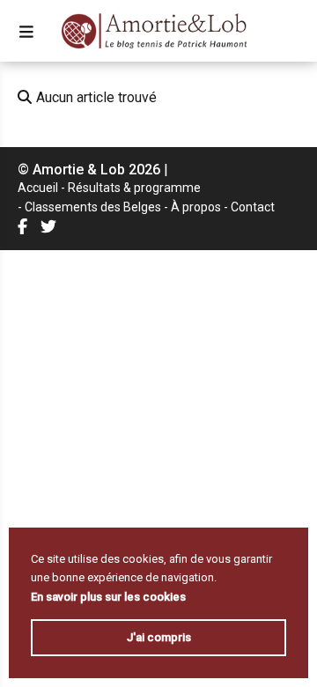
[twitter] (51, 226)
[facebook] (25, 226)
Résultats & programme (134, 188)
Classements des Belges (93, 207)
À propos (196, 207)
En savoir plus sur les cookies (108, 596)
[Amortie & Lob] (154, 30)
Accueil (38, 188)
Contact (253, 207)
